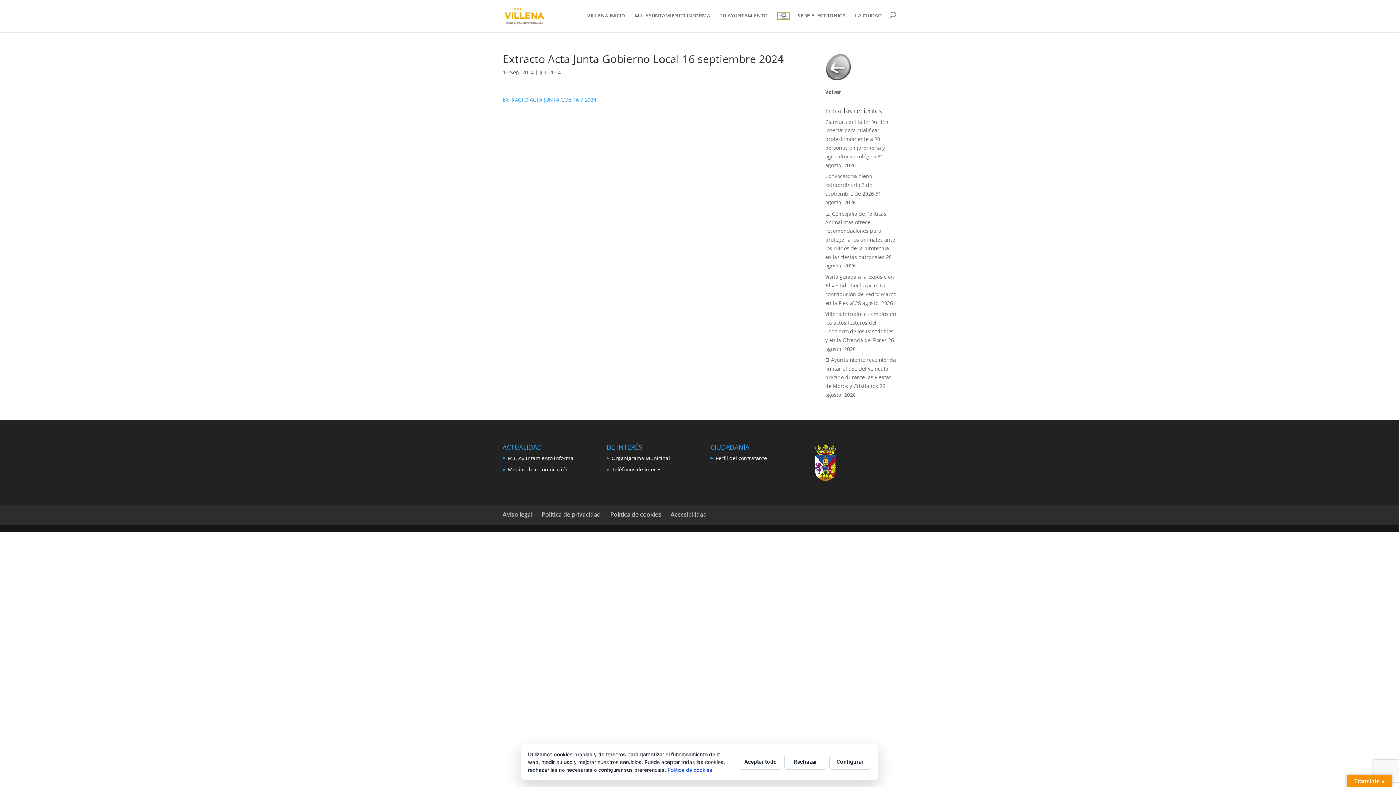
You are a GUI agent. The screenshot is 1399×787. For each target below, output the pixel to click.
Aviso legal (517, 514)
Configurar (850, 762)
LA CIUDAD (868, 16)
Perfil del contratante (741, 458)
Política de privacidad (571, 514)
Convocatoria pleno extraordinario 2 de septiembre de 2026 (849, 185)
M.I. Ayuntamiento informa (540, 458)
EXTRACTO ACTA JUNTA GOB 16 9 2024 (549, 99)
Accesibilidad (689, 514)
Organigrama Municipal (641, 458)
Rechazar (805, 762)
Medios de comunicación (538, 469)
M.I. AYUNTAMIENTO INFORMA (672, 16)
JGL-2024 (550, 72)
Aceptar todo (760, 762)
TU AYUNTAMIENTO (744, 16)
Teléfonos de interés (637, 469)
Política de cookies (635, 514)
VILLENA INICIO (606, 16)
